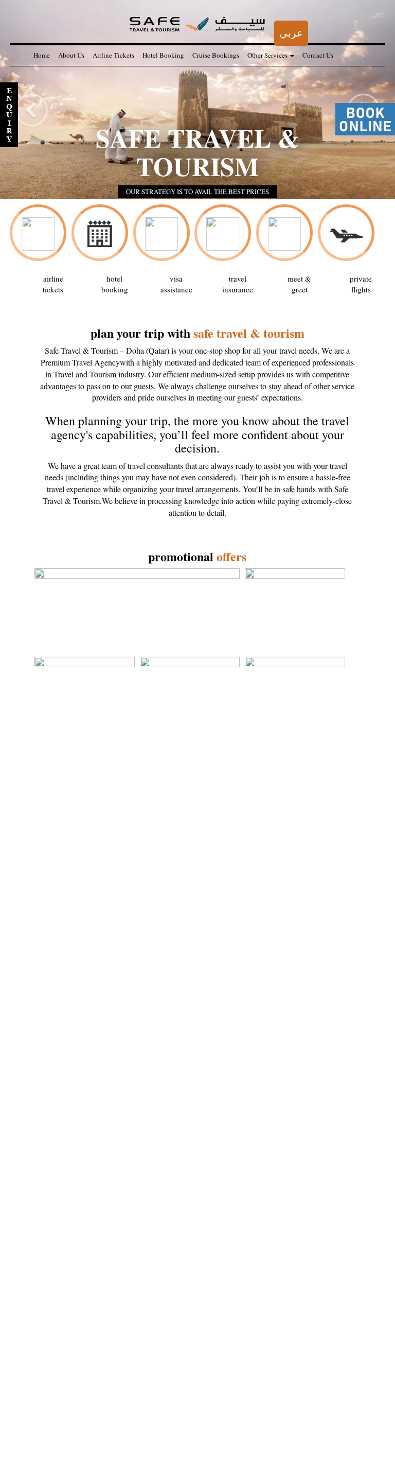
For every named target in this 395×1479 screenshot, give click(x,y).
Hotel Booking (163, 55)
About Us (71, 55)
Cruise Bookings (215, 55)
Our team (45, 1445)
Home (41, 55)
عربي (291, 33)
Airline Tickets (113, 55)
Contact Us (317, 55)
